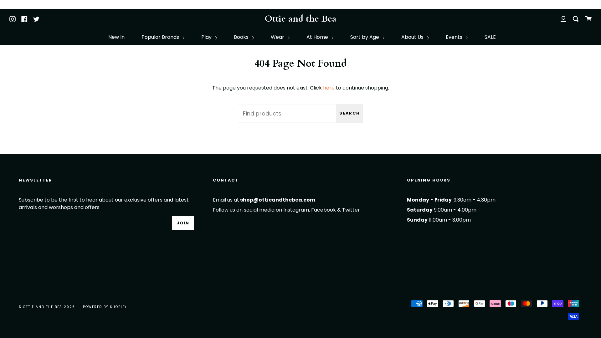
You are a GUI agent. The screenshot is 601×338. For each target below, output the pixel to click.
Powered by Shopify (105, 307)
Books (242, 37)
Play (207, 37)
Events (455, 37)
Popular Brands (160, 37)
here (329, 87)
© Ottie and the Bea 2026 (47, 307)
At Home (317, 37)
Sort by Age (365, 37)
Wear (278, 37)
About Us (413, 37)
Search (349, 113)
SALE (490, 37)
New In (116, 37)
